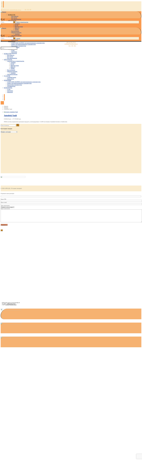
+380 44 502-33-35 (11, 303)
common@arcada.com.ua (15, 10)
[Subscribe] (3, 7)
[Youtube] (3, 5)
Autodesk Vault (10, 115)
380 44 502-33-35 (5, 10)
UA (25, 9)
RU (30, 9)
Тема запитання (5, 205)
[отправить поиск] (14, 22)
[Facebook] (3, 2)
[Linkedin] (3, 4)
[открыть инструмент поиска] (3, 20)
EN (28, 9)
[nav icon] (1, 40)
